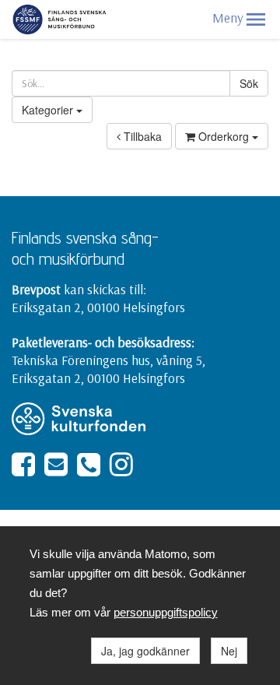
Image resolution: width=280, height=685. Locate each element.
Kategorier (49, 110)
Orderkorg (223, 136)
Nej (229, 651)
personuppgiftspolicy (166, 612)
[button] (255, 19)
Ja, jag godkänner (145, 651)
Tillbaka (141, 136)
